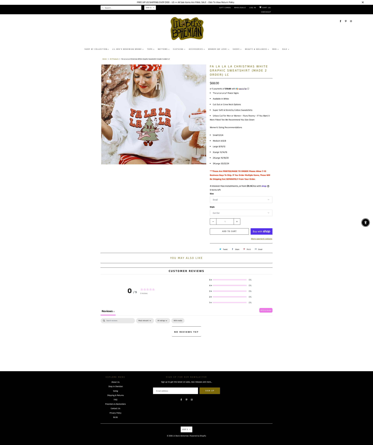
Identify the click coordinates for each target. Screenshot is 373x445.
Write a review (266, 310)
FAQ (115, 399)
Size (212, 193)
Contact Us (115, 408)
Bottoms (163, 49)
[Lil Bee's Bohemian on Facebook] (340, 21)
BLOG (115, 417)
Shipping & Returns (115, 395)
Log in (252, 7)
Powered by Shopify (198, 436)
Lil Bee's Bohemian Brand (127, 49)
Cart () (266, 7)
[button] (241, 88)
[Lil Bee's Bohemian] (188, 29)
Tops (150, 49)
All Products (114, 59)
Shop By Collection (96, 49)
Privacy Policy (115, 413)
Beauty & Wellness (256, 49)
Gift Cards (225, 7)
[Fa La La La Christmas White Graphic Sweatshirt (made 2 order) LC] (153, 114)
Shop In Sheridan (115, 386)
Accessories (196, 49)
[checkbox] (177, 320)
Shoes (236, 49)
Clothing (178, 49)
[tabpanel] (186, 342)
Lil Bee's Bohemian (181, 436)
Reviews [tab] (108, 311)
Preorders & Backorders (115, 404)
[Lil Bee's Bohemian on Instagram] (351, 21)
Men (274, 49)
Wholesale (240, 7)
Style (212, 207)
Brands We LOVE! (217, 49)
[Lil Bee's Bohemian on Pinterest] (346, 21)
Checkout (266, 12)
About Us (115, 382)
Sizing (115, 391)
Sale (284, 49)
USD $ (149, 7)
